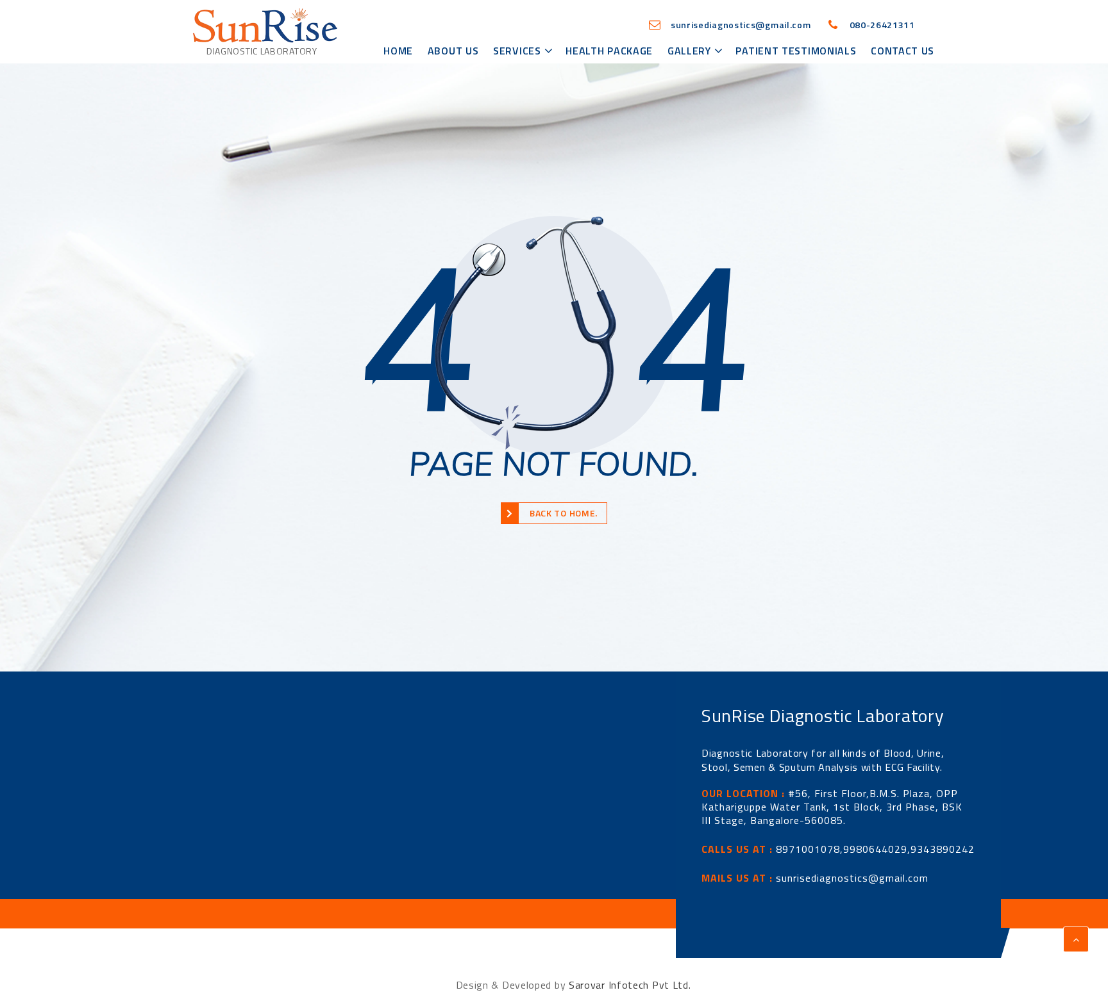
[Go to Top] (1076, 939)
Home (398, 50)
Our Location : (743, 793)
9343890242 (943, 849)
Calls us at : (737, 849)
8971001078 (808, 849)
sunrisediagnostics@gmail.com (852, 878)
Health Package (609, 50)
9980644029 (875, 849)
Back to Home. (564, 513)
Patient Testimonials (795, 50)
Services (517, 50)
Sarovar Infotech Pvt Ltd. (630, 985)
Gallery (689, 50)
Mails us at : (737, 878)
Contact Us (902, 50)
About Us (453, 50)
